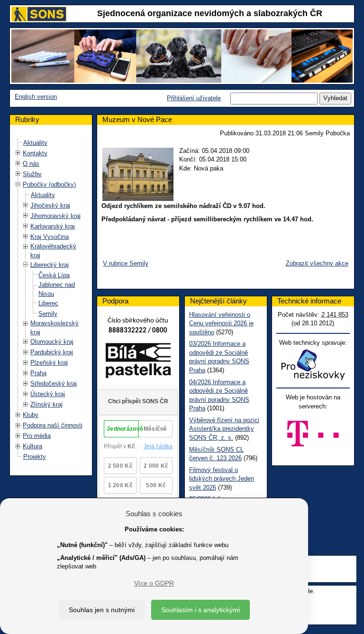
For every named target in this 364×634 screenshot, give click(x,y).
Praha (38, 373)
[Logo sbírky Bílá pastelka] (138, 362)
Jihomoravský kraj (55, 215)
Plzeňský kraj (49, 362)
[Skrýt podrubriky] (18, 184)
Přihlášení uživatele (194, 98)
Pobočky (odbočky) (49, 184)
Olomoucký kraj (51, 341)
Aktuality (35, 142)
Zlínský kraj (46, 404)
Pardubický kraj (51, 352)
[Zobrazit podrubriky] (18, 153)
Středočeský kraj (53, 383)
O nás (31, 163)
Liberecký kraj (49, 264)
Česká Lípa (54, 275)
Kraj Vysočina (49, 236)
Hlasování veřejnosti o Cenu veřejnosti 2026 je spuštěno (221, 323)
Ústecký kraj (47, 393)
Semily (47, 313)
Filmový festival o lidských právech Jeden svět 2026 (221, 478)
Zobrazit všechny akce (317, 263)
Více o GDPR (154, 583)
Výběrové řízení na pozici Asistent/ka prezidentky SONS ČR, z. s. (224, 428)
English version (36, 96)
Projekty (34, 456)
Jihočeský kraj (50, 205)
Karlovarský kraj (52, 226)
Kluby (30, 414)
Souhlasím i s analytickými (200, 610)
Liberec (48, 303)
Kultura (32, 446)
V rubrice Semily (125, 263)
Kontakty (35, 153)
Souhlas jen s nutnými (102, 610)
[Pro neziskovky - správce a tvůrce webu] (312, 364)
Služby (32, 174)
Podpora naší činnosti (52, 425)
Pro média (37, 435)
